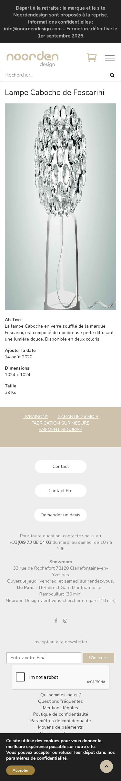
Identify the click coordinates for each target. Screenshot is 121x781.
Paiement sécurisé (60, 430)
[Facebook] (56, 621)
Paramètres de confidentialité (60, 721)
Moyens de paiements (60, 727)
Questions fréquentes (60, 701)
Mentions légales (60, 708)
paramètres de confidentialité (36, 758)
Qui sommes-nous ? (60, 695)
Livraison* (35, 417)
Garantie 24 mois (77, 417)
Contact (61, 466)
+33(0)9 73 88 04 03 (31, 542)
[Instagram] (65, 621)
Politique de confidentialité (60, 714)
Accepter (20, 770)
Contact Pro (60, 491)
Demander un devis (60, 515)
